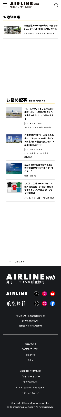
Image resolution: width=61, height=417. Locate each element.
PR (31, 123)
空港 (52, 198)
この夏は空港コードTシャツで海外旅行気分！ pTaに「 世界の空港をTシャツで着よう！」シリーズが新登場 (39, 188)
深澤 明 (33, 176)
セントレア (38, 123)
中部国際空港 (45, 127)
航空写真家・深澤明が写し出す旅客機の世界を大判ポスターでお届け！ (39, 168)
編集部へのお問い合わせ (30, 325)
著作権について (30, 381)
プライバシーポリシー (30, 376)
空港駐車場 (41, 33)
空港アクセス (29, 33)
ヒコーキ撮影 (30, 153)
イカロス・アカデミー (30, 349)
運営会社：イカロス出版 (30, 371)
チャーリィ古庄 (36, 149)
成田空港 (28, 157)
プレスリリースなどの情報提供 (30, 316)
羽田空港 (51, 33)
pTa (26, 198)
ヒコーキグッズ (43, 198)
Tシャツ (32, 198)
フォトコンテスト (31, 127)
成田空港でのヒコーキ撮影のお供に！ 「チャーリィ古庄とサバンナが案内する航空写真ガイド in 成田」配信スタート (39, 140)
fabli (26, 176)
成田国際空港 (42, 153)
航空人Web (30, 343)
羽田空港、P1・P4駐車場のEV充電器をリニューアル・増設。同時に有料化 (41, 27)
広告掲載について (30, 320)
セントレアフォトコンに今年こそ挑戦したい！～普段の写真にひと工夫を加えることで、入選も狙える (39, 113)
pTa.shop (30, 354)
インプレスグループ (30, 392)
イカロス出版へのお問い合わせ (30, 387)
